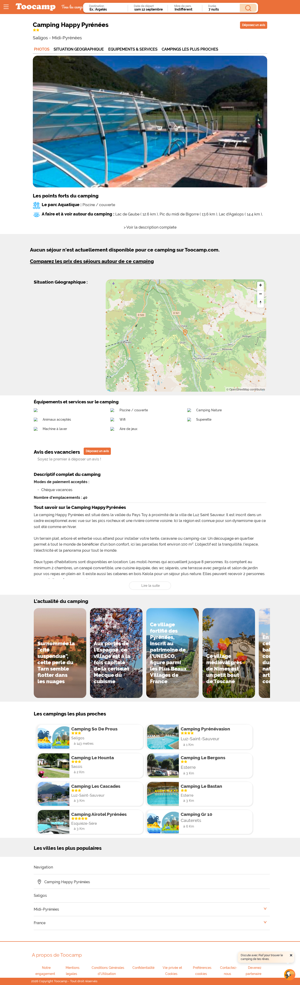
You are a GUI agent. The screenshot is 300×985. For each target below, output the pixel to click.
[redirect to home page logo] (35, 7)
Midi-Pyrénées (67, 37)
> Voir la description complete (150, 227)
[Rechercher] (248, 8)
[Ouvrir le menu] (6, 7)
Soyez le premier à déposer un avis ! (69, 459)
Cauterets (191, 820)
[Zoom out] (260, 293)
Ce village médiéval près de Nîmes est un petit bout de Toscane (224, 668)
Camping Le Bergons (203, 757)
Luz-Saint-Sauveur (200, 738)
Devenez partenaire (253, 971)
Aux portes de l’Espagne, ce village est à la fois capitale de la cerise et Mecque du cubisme (112, 662)
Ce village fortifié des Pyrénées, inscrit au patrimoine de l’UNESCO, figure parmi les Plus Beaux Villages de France (168, 652)
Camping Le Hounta (92, 757)
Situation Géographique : (61, 282)
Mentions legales (72, 971)
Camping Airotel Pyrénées (99, 814)
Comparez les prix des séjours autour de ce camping (92, 261)
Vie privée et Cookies (172, 971)
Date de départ (144, 6)
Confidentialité (143, 968)
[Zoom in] (260, 285)
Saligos (40, 37)
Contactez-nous (228, 971)
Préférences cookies (202, 971)
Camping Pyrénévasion (205, 728)
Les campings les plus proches (70, 714)
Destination (96, 6)
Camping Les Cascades (95, 786)
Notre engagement (45, 971)
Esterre (188, 767)
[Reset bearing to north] (260, 302)
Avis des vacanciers (57, 452)
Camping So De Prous (94, 728)
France (39, 923)
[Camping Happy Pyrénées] (185, 332)
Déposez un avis (253, 25)
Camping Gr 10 (196, 814)
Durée (212, 6)
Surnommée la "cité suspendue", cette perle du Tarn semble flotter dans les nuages (56, 662)
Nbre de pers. (182, 6)
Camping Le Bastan (201, 786)
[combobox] (107, 9)
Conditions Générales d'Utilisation (108, 971)
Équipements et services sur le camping (76, 401)
